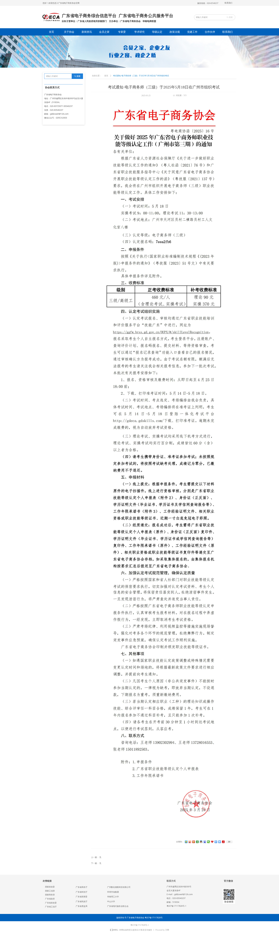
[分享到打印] (216, 842)
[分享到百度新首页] (204, 842)
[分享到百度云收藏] (212, 842)
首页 (106, 76)
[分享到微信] (208, 842)
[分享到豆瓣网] (197, 842)
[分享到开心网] (193, 842)
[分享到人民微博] (223, 842)
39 (229, 842)
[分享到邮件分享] (219, 842)
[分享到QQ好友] (201, 842)
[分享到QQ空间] (186, 842)
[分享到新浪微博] (190, 842)
